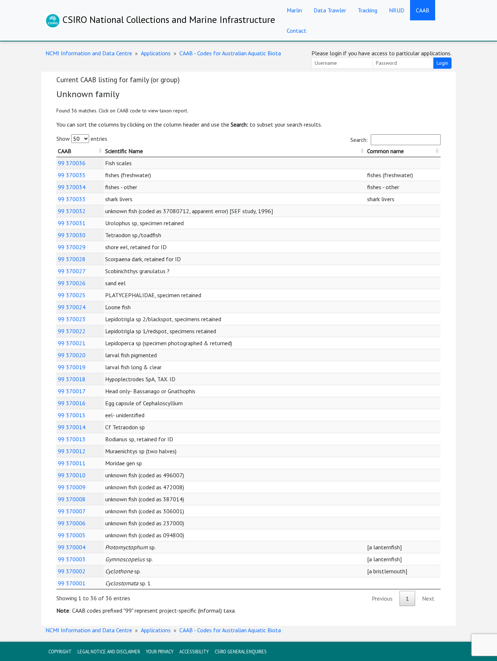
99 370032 (72, 211)
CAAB (422, 10)
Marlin (294, 10)
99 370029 (72, 247)
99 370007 (72, 511)
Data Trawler (330, 10)
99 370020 (72, 355)
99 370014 (72, 427)
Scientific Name (124, 151)
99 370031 (72, 223)
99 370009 (72, 487)
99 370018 (72, 379)
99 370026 (72, 283)
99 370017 (72, 391)
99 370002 (72, 571)
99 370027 (72, 271)
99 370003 (72, 559)
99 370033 (72, 199)
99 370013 (72, 439)
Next (428, 598)
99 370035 (72, 175)
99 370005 (72, 535)
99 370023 (72, 319)
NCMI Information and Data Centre (88, 53)
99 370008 (72, 499)
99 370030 (72, 235)
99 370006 (72, 523)
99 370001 (72, 583)
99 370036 (72, 163)
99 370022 (72, 331)
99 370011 (72, 463)
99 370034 (72, 187)
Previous (382, 598)
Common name (385, 151)
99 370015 (72, 415)
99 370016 (72, 403)
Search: (359, 139)
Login (442, 63)
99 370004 (72, 547)
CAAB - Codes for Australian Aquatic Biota (230, 53)
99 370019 (72, 367)
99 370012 (72, 451)
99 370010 (72, 475)
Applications (156, 53)
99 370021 (72, 343)
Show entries (81, 138)
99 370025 (72, 295)
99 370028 (72, 259)
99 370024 (72, 307)
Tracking (367, 10)
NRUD (396, 10)
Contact (296, 30)
